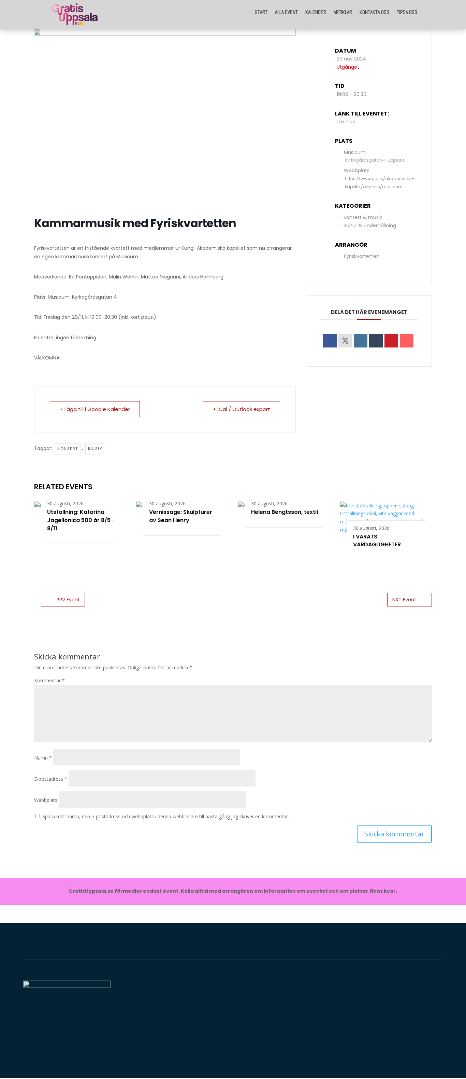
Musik (95, 448)
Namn (43, 757)
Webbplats (45, 800)
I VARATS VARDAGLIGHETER (377, 541)
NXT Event (404, 599)
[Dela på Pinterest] (391, 340)
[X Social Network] (345, 340)
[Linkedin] (360, 340)
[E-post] (406, 340)
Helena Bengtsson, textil (284, 512)
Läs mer (346, 121)
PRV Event (68, 599)
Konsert (67, 448)
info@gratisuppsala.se (391, 1044)
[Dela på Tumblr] (376, 340)
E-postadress (50, 779)
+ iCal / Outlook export (241, 409)
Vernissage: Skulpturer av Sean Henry (180, 516)
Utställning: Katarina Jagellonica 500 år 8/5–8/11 (80, 520)
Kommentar (49, 680)
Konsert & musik (363, 217)
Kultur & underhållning (370, 225)
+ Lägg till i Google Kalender (95, 409)
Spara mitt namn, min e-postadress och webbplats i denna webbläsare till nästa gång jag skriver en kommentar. (165, 816)
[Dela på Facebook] (330, 340)
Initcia (166, 1015)
